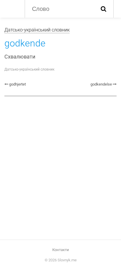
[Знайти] (103, 9)
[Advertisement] (60, 165)
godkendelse (101, 84)
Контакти (60, 250)
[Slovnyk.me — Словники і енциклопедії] (11, 8)
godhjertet (17, 84)
